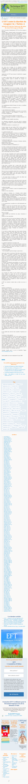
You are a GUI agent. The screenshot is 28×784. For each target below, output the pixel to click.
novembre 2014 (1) (8, 512)
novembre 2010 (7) (8, 548)
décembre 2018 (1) (8, 477)
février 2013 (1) (7, 527)
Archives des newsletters (14, 767)
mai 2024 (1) (6, 455)
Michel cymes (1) (6, 410)
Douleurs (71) (5, 395)
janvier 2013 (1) (7, 529)
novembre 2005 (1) (8, 608)
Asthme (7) (15, 388)
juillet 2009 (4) (7, 564)
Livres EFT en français (6, 769)
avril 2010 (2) (7, 556)
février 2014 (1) (7, 519)
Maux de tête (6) (16, 408)
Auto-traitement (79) (7, 389)
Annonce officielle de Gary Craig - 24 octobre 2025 (14, 626)
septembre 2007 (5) (8, 588)
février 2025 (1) (7, 445)
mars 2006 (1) (7, 605)
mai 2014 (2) (6, 516)
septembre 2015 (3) (8, 504)
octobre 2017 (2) (7, 485)
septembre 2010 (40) (8, 551)
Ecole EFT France (14, 714)
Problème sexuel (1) (7, 419)
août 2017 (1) (6, 487)
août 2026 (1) (6, 436)
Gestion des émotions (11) (16, 401)
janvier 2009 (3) (7, 570)
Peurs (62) (22, 416)
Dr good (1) (12, 395)
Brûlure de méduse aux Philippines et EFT (13, 368)
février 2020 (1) (7, 471)
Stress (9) (19, 423)
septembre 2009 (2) (8, 562)
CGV (4, 775)
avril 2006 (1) (7, 604)
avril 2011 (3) (7, 544)
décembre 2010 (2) (8, 547)
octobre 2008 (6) (7, 574)
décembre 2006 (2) (8, 598)
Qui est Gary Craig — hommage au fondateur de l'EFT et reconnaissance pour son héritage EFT (14, 621)
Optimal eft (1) (6, 412)
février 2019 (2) (7, 474)
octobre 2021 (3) (7, 469)
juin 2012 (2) (6, 531)
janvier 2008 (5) (7, 583)
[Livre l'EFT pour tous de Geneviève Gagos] (23, 743)
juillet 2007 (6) (7, 590)
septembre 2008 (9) (8, 575)
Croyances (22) (16, 391)
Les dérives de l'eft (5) (15, 406)
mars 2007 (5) (7, 594)
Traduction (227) (6, 427)
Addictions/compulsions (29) (9, 384)
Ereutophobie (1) (13, 399)
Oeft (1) (23, 410)
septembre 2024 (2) (8, 451)
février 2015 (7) (7, 509)
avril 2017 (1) (7, 492)
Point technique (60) (13, 418)
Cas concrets (6, 17)
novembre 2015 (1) (8, 503)
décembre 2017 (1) (8, 484)
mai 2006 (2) (6, 603)
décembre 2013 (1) (8, 522)
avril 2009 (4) (7, 567)
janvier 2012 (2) (7, 534)
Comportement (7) (17, 389)
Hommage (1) (20, 403)
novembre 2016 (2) (8, 496)
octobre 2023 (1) (7, 458)
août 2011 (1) (6, 540)
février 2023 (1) (7, 465)
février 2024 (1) (7, 457)
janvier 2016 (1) (7, 502)
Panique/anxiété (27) (15, 412)
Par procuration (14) (7, 414)
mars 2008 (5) (7, 581)
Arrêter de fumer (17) (7, 388)
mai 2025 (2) (6, 444)
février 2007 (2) (7, 596)
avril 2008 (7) (7, 579)
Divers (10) (18, 393)
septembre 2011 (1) (8, 539)
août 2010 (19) (7, 552)
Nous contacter (6, 777)
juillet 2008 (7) (7, 576)
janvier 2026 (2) (7, 437)
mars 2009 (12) (7, 568)
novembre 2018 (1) (8, 478)
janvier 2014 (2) (7, 521)
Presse (4, 774)
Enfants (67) (5, 399)
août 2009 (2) (6, 563)
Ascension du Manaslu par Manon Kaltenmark (14, 366)
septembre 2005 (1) (8, 611)
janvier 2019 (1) (7, 475)
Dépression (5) (6, 393)
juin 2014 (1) (6, 515)
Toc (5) (23, 425)
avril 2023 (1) (7, 463)
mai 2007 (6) (6, 592)
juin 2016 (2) (6, 499)
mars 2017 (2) (7, 493)
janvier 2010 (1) (7, 559)
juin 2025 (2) (6, 443)
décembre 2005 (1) (8, 607)
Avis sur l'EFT (6, 771)
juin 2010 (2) (6, 554)
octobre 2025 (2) (7, 440)
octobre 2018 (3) (7, 479)
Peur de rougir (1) (6, 416)
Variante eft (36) (6, 429)
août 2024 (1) (6, 452)
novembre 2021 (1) (8, 467)
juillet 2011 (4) (7, 541)
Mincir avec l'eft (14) (16, 410)
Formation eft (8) (21, 399)
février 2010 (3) (7, 558)
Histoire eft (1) (13, 403)
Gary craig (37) (6, 401)
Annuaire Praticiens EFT (6, 773)
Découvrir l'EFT (5, 760)
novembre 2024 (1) (8, 449)
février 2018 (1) (7, 481)
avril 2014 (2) (7, 517)
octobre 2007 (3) (7, 586)
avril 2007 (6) (7, 593)
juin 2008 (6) (6, 577)
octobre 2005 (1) (7, 609)
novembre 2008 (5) (8, 573)
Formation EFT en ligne (6, 765)
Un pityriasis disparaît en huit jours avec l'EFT (14, 372)
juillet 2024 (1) (7, 454)
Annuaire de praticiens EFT (14, 764)
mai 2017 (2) (6, 490)
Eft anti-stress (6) (11, 397)
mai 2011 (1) (6, 542)
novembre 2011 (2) (8, 537)
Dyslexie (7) (19, 395)
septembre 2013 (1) (8, 524)
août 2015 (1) (6, 506)
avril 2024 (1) (7, 456)
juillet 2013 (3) (7, 526)
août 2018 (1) (6, 480)
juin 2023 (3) (6, 460)
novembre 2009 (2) (8, 561)
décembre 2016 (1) (8, 495)
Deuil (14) (12, 393)
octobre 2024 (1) (7, 450)
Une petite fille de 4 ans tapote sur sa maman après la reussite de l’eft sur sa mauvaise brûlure (15, 370)
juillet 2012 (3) (7, 530)
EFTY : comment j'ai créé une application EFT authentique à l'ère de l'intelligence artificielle (13, 619)
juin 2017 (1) (6, 489)
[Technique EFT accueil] (14, 12)
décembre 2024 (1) (8, 448)
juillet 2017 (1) (7, 488)
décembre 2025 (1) (8, 439)
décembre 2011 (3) (8, 536)
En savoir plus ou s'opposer (22, 1)
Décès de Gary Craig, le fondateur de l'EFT (13, 622)
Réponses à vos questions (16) (9, 423)
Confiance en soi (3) (7, 391)
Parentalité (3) (16, 414)
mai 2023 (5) (6, 462)
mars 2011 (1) (7, 545)
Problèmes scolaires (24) (8, 421)
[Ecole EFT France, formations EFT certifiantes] (23, 762)
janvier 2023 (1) (7, 466)
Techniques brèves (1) (7, 425)
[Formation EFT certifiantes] (14, 715)
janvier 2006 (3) (7, 606)
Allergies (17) (19, 384)
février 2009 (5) (7, 569)
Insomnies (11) (6, 406)
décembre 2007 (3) (8, 584)
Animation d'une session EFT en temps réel (15, 760)
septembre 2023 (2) (8, 459)
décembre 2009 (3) (8, 560)
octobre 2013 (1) (7, 523)
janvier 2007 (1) (7, 597)
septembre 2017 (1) (8, 486)
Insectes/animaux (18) (14, 404)
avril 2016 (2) (7, 500)
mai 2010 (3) (6, 555)
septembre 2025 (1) (8, 441)
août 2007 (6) (6, 589)
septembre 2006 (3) (8, 600)
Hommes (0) (5, 404)
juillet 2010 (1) (7, 553)
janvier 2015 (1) (7, 510)
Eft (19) (4, 397)
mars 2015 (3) (7, 508)
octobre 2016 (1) (7, 497)
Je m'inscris (13, 694)
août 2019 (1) (6, 473)
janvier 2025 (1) (7, 447)
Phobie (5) (5, 418)
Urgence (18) (21, 427)
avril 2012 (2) (7, 532)
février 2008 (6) (7, 582)
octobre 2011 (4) (7, 538)
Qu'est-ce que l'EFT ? (6, 758)
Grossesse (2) (5, 403)
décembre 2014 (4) (8, 511)
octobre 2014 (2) (7, 514)
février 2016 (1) (7, 501)
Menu (14, 14)
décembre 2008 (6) (8, 571)
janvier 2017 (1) (7, 494)
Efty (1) (18, 397)
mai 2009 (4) (6, 566)
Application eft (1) (6, 386)
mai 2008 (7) (6, 578)
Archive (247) (15, 386)
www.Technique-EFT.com (7, 351)
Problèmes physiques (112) (18, 419)
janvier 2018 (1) (7, 482)
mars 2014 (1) (7, 518)
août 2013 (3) (6, 525)
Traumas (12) (14, 427)
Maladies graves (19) (7, 408)
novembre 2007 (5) (8, 585)
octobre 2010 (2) (7, 549)
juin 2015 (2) (6, 507)
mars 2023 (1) (7, 464)
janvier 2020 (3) (7, 472)
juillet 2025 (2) (7, 442)
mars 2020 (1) (7, 470)
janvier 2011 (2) (7, 546)
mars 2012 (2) (7, 533)
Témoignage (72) (16, 425)
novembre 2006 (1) (8, 599)
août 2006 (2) (6, 601)
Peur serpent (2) (15, 416)
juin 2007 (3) (6, 591)
